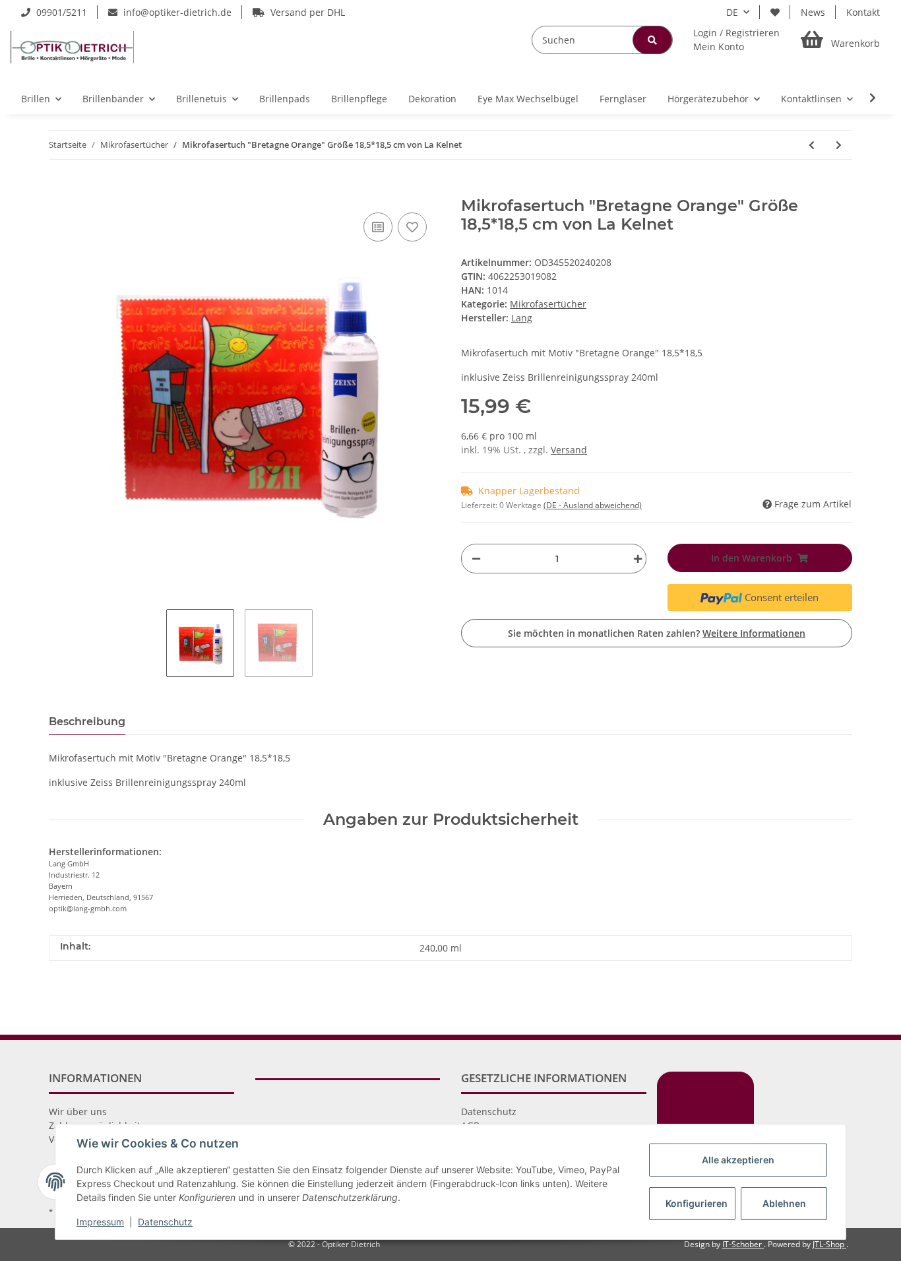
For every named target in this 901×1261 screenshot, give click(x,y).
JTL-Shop (829, 1244)
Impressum (100, 1221)
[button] (736, 39)
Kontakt (863, 12)
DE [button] (732, 12)
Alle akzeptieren (738, 1159)
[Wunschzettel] (775, 12)
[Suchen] (652, 40)
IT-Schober (743, 1244)
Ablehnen (784, 1203)
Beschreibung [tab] (87, 721)
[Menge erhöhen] (634, 558)
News (813, 12)
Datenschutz (488, 1111)
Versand (569, 449)
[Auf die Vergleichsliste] (377, 227)
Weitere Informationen (753, 633)
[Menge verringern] (476, 558)
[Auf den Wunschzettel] (412, 227)
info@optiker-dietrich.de (176, 12)
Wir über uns (78, 1111)
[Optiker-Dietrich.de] (72, 46)
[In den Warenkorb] (59, 189)
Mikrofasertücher (548, 304)
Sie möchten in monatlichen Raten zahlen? (656, 633)
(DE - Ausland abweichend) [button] (593, 505)
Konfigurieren (697, 1203)
